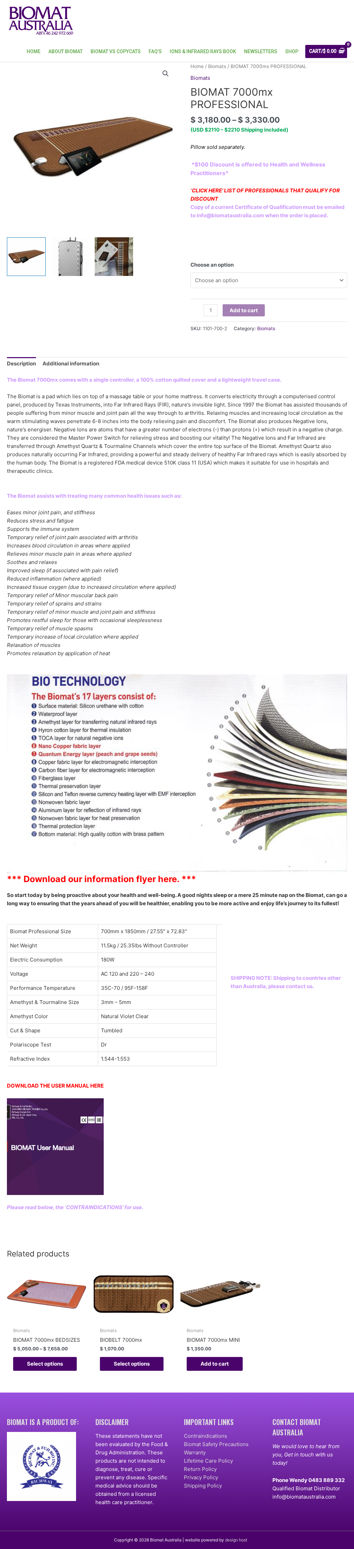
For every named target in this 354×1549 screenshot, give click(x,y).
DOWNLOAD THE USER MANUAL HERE (55, 1085)
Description (21, 363)
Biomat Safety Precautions (216, 1444)
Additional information (71, 363)
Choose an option (212, 264)
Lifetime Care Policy (208, 1460)
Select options (45, 1363)
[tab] (21, 364)
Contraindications (205, 1436)
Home (197, 66)
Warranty (195, 1452)
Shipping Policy (203, 1485)
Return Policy (200, 1469)
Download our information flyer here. (101, 879)
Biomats (217, 66)
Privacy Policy (201, 1477)
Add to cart (244, 310)
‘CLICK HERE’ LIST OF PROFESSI (230, 190)
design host (236, 1539)
